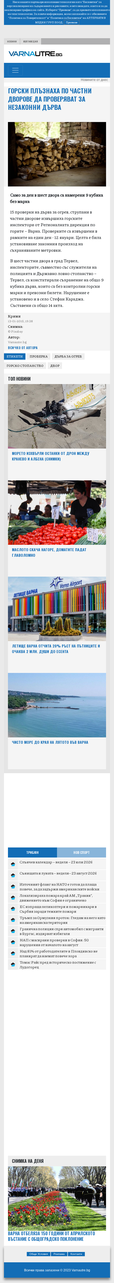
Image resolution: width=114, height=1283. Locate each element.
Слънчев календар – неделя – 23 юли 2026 (56, 861)
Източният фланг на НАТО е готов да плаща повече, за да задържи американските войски (59, 886)
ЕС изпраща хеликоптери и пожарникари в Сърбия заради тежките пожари (58, 909)
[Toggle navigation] (15, 70)
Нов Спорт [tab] (81, 852)
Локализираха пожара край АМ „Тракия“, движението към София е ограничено (56, 898)
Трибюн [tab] (32, 852)
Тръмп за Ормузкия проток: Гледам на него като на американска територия (63, 920)
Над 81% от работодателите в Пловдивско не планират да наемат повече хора (59, 953)
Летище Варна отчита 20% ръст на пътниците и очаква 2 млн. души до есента (56, 648)
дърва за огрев (68, 356)
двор (54, 365)
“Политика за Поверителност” (27, 18)
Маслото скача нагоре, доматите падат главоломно (49, 552)
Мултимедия (30, 41)
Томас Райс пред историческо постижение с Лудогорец (58, 964)
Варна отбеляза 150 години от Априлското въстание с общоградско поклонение (51, 1236)
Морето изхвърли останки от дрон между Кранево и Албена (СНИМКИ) (50, 456)
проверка (39, 356)
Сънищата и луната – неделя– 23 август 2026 (58, 873)
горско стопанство (25, 365)
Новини (12, 41)
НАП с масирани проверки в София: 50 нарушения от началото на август (54, 942)
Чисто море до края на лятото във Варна (50, 742)
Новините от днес (94, 80)
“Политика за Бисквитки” (65, 18)
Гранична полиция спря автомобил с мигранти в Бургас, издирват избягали (62, 931)
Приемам (71, 22)
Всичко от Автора (22, 347)
